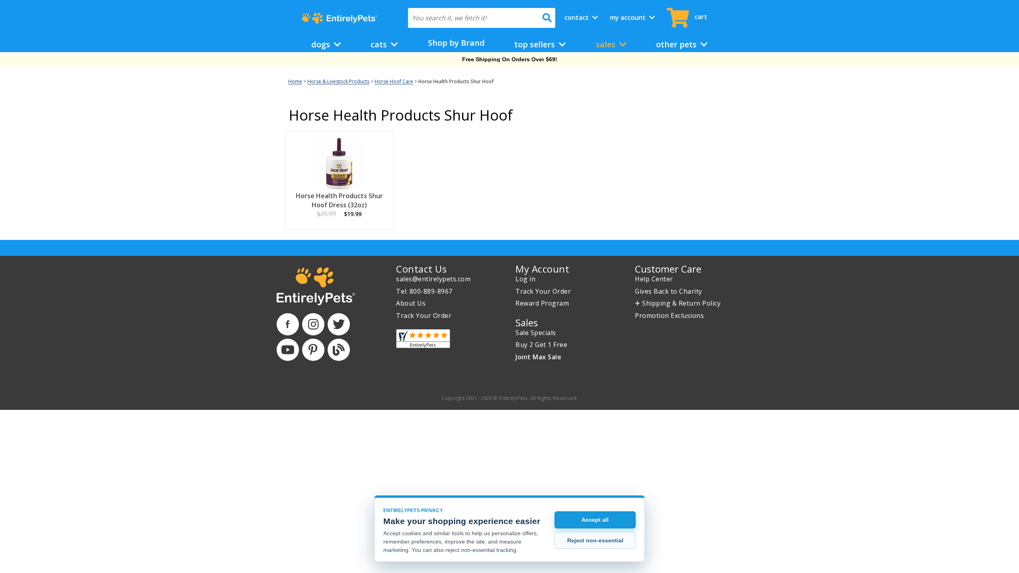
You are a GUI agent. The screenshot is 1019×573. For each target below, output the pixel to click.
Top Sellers (535, 44)
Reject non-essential (595, 540)
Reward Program (542, 303)
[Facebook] (288, 324)
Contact (577, 17)
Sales (606, 44)
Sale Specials (535, 332)
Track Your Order (423, 315)
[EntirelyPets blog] (339, 350)
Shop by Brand (456, 42)
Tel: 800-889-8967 (424, 291)
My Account (628, 17)
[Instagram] (313, 324)
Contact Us (421, 268)
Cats (380, 44)
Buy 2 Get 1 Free (541, 344)
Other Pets (677, 44)
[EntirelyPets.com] (339, 18)
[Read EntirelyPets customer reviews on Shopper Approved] (423, 338)
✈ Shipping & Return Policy (677, 303)
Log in (525, 279)
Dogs (321, 44)
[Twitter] (339, 324)
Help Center (654, 279)
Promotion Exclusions (669, 315)
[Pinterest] (313, 350)
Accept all (595, 519)
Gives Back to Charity (668, 291)
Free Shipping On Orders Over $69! (509, 59)
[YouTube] (288, 350)
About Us (411, 303)
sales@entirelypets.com (433, 279)
